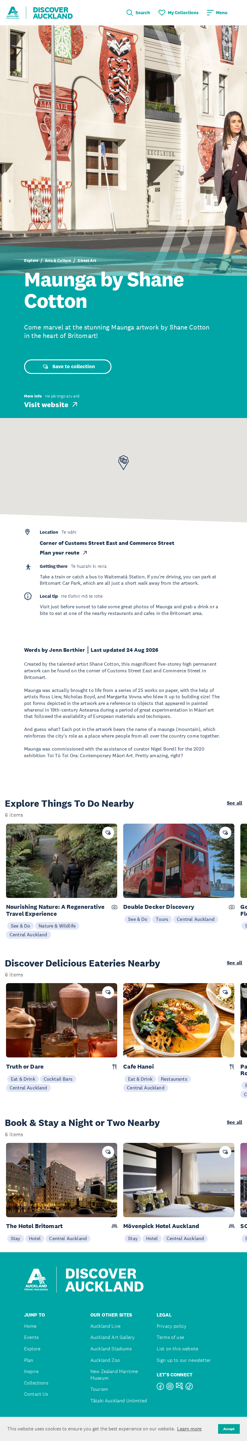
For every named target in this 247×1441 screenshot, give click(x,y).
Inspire (31, 1371)
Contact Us (36, 1394)
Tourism (99, 1389)
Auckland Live (105, 1326)
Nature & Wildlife (57, 926)
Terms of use (170, 1337)
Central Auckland (28, 934)
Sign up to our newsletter (184, 1360)
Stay (15, 1238)
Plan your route (60, 552)
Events (31, 1337)
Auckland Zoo (105, 1360)
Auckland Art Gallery (112, 1337)
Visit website (46, 404)
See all (234, 803)
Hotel (35, 1238)
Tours (162, 919)
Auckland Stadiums (111, 1349)
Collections (36, 1383)
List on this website (177, 1349)
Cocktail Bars (58, 1079)
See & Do (20, 926)
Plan (28, 1360)
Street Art (87, 260)
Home (30, 1326)
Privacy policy (171, 1326)
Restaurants (174, 1079)
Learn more (189, 1429)
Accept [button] (229, 1429)
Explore (31, 260)
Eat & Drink (23, 1079)
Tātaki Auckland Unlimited (118, 1401)
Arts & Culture (58, 260)
